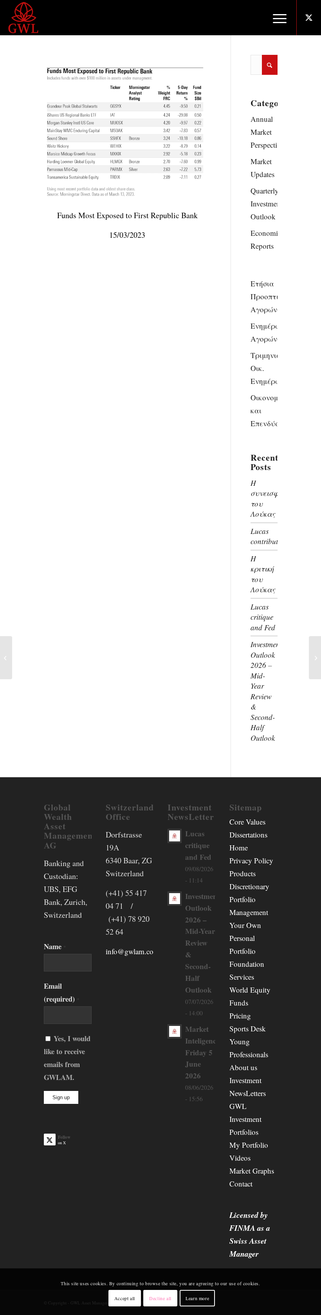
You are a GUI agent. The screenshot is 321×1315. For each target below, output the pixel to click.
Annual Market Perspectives (264, 132)
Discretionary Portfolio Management (249, 899)
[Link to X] (309, 18)
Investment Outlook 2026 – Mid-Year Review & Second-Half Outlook (266, 691)
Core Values (247, 822)
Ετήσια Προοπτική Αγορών (264, 296)
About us (243, 1067)
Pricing (240, 1015)
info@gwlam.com (132, 951)
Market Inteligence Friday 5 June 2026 (202, 1052)
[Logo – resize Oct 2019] (23, 17)
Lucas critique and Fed (263, 617)
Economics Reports (264, 239)
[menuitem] (276, 17)
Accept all (124, 1298)
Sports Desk (247, 1028)
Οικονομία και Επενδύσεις (264, 410)
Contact (240, 1183)
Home (238, 847)
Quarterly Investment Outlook (264, 203)
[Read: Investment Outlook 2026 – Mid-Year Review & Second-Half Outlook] (175, 899)
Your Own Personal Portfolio (245, 938)
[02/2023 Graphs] (6, 657)
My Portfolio (248, 1145)
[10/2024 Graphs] (315, 657)
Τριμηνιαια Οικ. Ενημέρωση (264, 368)
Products (242, 873)
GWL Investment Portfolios (245, 1119)
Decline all (160, 1298)
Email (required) (61, 992)
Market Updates (262, 167)
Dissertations (248, 834)
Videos (240, 1158)
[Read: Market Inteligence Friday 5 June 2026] (175, 1031)
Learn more (197, 1298)
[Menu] (276, 17)
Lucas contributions (270, 536)
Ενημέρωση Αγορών (264, 332)
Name (55, 946)
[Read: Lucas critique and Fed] (175, 836)
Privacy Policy (251, 860)
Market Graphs (251, 1171)
